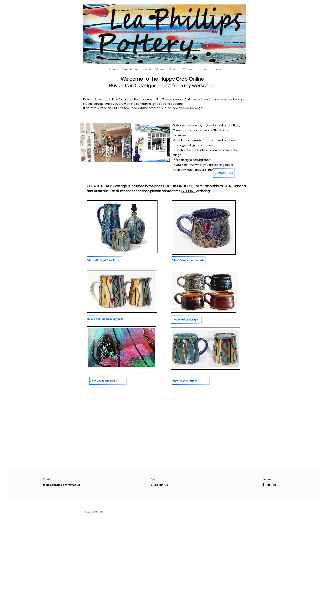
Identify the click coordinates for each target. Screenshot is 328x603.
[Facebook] (263, 485)
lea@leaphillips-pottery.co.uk (61, 485)
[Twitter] (269, 485)
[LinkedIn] (274, 485)
